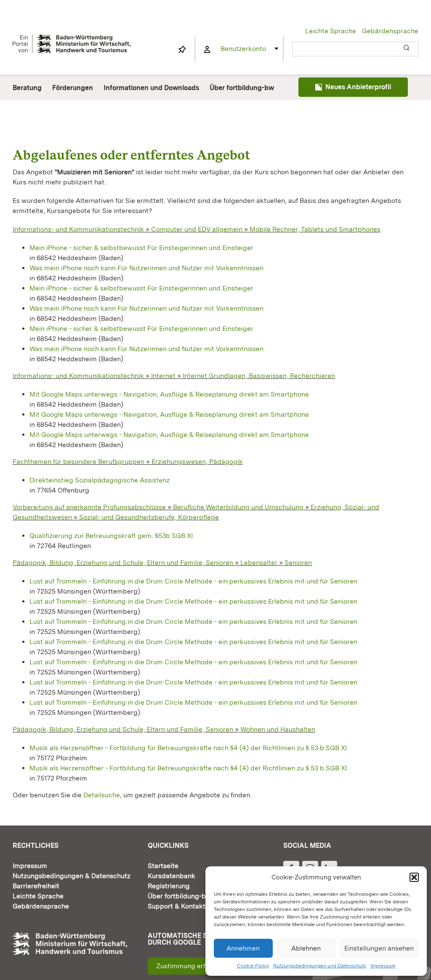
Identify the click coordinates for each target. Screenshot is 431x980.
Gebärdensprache (390, 31)
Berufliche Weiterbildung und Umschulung (238, 507)
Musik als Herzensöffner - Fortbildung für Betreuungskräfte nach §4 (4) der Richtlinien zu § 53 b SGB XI (188, 748)
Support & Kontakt (176, 906)
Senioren (298, 563)
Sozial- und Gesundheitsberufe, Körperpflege (149, 517)
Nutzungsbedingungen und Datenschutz (319, 966)
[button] (414, 877)
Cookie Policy (253, 966)
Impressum (383, 966)
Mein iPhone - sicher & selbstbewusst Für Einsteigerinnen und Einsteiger (141, 248)
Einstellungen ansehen (379, 948)
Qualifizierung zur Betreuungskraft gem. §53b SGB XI (111, 536)
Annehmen (243, 948)
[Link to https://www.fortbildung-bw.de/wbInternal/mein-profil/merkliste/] (182, 50)
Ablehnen (306, 948)
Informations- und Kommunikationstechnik (78, 229)
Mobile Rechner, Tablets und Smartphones (315, 229)
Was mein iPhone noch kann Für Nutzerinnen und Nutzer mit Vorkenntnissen (146, 268)
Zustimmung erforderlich (194, 966)
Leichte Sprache (330, 31)
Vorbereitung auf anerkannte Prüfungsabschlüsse (89, 507)
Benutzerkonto (243, 49)
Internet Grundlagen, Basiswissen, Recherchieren (259, 376)
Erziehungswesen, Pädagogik (197, 462)
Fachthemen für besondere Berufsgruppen (78, 462)
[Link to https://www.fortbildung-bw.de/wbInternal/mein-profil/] (207, 50)
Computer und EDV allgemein (196, 229)
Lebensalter (258, 563)
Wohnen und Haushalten (277, 729)
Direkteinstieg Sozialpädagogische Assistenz (99, 480)
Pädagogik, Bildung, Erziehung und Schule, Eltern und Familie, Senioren (123, 563)
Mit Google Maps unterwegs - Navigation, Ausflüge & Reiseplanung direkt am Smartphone (169, 394)
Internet (163, 376)
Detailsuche (101, 795)
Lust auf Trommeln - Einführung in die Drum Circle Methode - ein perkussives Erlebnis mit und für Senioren (193, 581)
